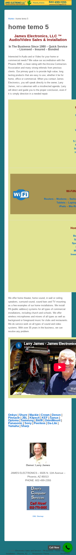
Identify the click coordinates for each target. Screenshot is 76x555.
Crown (45, 414)
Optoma (13, 420)
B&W (39, 420)
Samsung (27, 420)
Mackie (34, 414)
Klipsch (35, 417)
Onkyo (12, 414)
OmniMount (52, 420)
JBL (24, 417)
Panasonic (15, 423)
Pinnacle (14, 417)
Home (11, 18)
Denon (56, 414)
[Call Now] (67, 547)
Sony (28, 423)
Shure (23, 414)
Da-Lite (52, 423)
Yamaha (13, 426)
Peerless (39, 423)
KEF (45, 417)
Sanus (54, 417)
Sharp (25, 426)
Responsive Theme (40, 554)
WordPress (65, 554)
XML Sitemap (38, 516)
